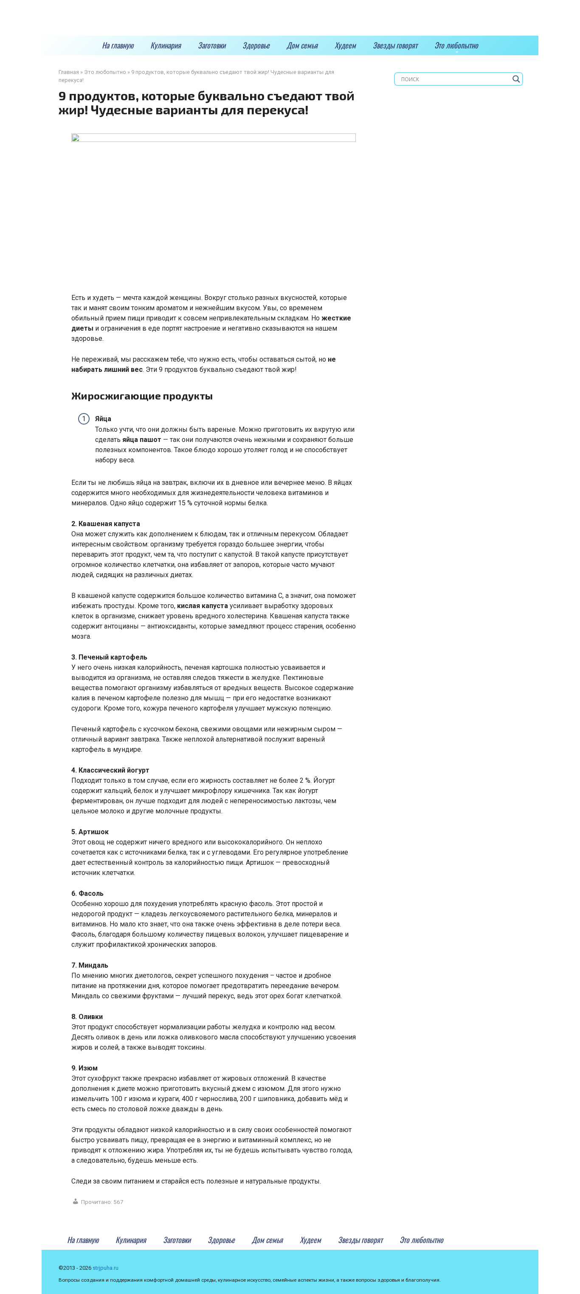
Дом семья (302, 45)
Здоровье (256, 45)
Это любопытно (456, 45)
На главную (117, 45)
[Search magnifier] (516, 79)
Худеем (345, 45)
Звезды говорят (395, 45)
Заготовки (211, 45)
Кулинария (165, 45)
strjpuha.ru (105, 1268)
